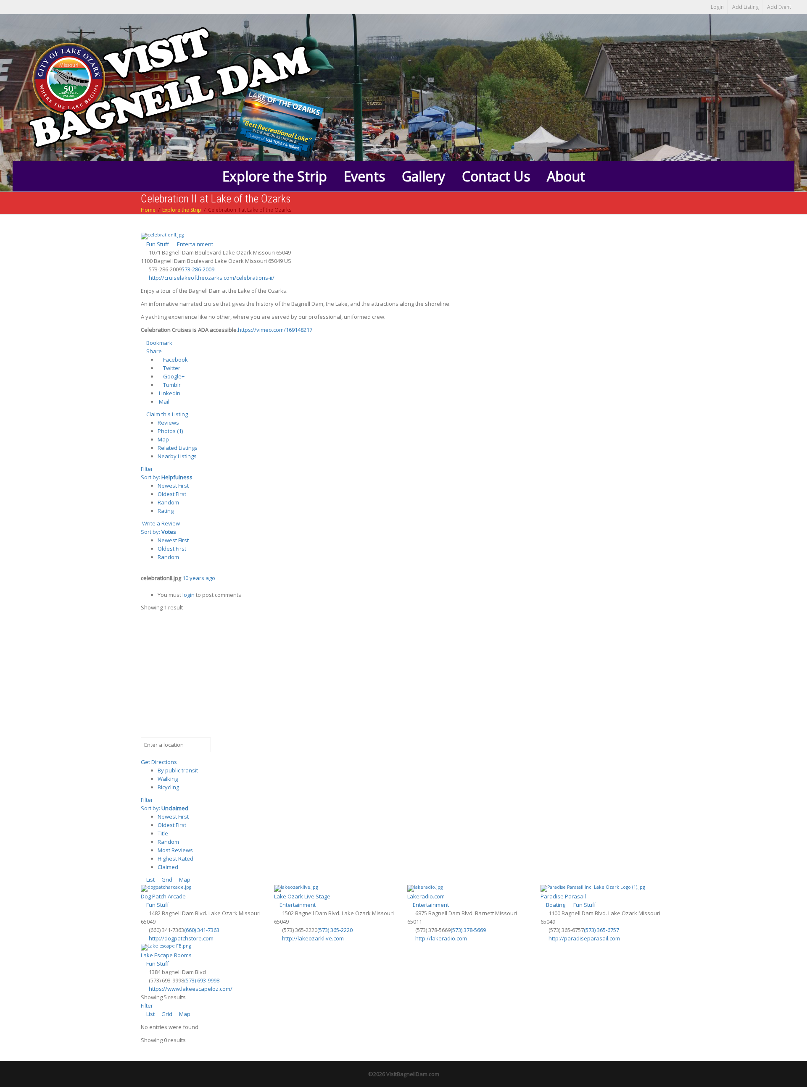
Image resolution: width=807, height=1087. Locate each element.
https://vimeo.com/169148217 (275, 329)
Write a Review (160, 523)
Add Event (779, 7)
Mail (163, 401)
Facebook (175, 359)
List (150, 879)
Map (163, 439)
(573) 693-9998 (201, 980)
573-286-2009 (198, 269)
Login (717, 7)
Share (153, 351)
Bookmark (158, 343)
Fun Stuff (157, 244)
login (188, 595)
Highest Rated (175, 858)
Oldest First (172, 494)
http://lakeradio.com (441, 938)
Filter (147, 469)
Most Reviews (175, 850)
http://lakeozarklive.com (313, 938)
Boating (555, 904)
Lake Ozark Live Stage (302, 896)
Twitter (171, 368)
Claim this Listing (166, 414)
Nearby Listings (177, 456)
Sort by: (167, 477)
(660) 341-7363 (201, 930)
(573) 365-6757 (601, 930)
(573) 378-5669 (468, 930)
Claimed (168, 867)
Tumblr (171, 385)
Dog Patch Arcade (163, 896)
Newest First (173, 485)
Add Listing (745, 7)
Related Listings (178, 448)
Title (163, 833)
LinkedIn (169, 393)
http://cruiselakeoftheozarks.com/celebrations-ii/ (211, 277)
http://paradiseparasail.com (584, 938)
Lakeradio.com (426, 896)
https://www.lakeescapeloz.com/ (190, 988)
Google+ (173, 376)
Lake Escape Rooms (166, 955)
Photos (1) (170, 431)
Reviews (168, 422)
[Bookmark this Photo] (143, 586)
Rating (166, 511)
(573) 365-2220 (335, 930)
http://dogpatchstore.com (181, 938)
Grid (166, 879)
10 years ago (198, 578)
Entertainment (194, 244)
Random (168, 502)
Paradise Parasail (563, 896)
